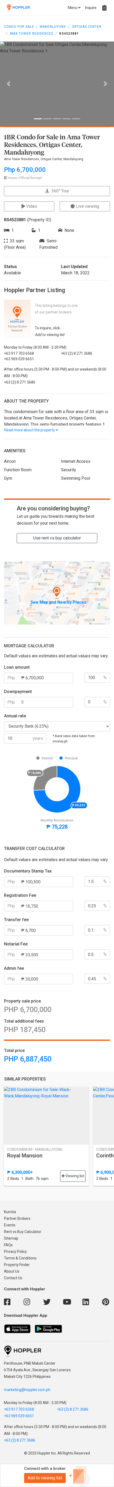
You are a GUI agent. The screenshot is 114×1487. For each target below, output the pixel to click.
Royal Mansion (24, 1155)
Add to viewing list (45, 1477)
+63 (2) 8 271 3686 (72, 1409)
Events (9, 1225)
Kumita (10, 1212)
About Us (11, 1271)
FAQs (8, 1245)
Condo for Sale (19, 27)
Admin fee (14, 968)
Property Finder (17, 1265)
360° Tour (59, 190)
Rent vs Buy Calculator (22, 1232)
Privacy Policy (15, 1251)
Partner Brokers (17, 1218)
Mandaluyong (53, 27)
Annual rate (15, 715)
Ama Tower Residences (31, 33)
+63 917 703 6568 (19, 1409)
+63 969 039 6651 (19, 1416)
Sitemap (11, 1238)
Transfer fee (16, 919)
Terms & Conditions (20, 1258)
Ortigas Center (87, 27)
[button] (8, 83)
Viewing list (74, 1176)
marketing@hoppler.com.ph (27, 1390)
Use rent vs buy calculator (57, 538)
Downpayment (18, 691)
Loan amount (17, 667)
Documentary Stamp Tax (28, 871)
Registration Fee (20, 895)
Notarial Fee (16, 943)
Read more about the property (30, 430)
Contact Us (13, 1278)
